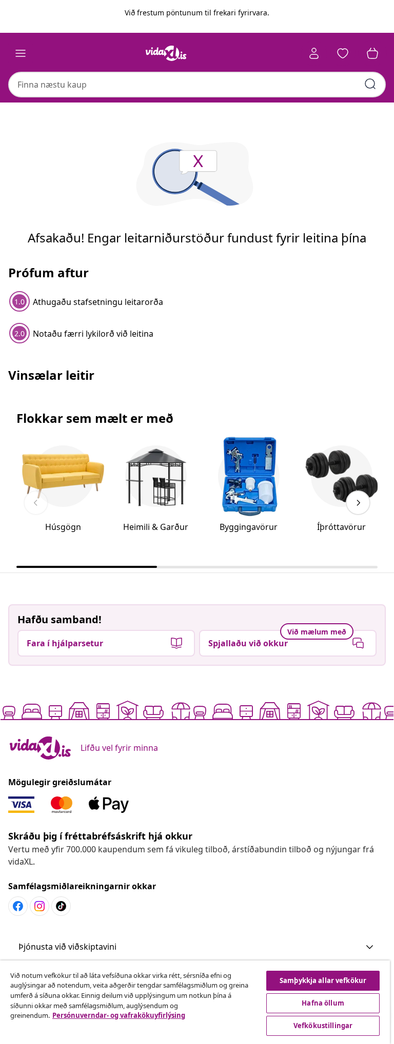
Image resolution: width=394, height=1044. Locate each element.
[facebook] (18, 906)
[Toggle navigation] (20, 53)
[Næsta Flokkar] (358, 502)
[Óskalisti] (342, 53)
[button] (197, 947)
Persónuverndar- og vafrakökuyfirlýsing (118, 1015)
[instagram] (39, 906)
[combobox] (197, 84)
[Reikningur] (314, 53)
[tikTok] (61, 906)
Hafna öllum (323, 1003)
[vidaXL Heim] (166, 53)
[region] (195, 1002)
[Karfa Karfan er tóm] (372, 53)
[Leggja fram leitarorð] (370, 84)
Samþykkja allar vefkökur (323, 980)
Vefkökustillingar (322, 1025)
